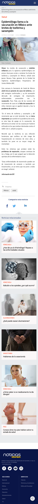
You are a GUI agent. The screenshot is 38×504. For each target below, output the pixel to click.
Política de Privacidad (26, 486)
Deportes (4, 492)
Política (4, 486)
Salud (3, 7)
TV (3, 501)
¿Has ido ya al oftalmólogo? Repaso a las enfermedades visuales (18, 248)
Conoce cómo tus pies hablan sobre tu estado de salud (18, 430)
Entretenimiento (6, 495)
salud (14, 190)
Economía (5, 489)
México (6, 190)
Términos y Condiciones (27, 483)
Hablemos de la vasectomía (14, 356)
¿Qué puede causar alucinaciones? (16, 321)
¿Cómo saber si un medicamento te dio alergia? (18, 393)
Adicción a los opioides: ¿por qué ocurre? (19, 285)
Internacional (5, 483)
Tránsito (23, 480)
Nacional (4, 480)
